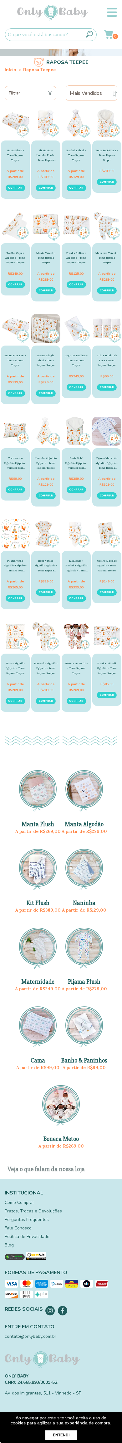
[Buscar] (89, 34)
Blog (9, 1245)
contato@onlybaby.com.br (30, 1336)
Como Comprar (19, 1202)
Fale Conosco (18, 1228)
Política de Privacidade (27, 1237)
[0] (108, 36)
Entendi (61, 1435)
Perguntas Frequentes (27, 1220)
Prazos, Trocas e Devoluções (33, 1211)
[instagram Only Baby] (50, 1310)
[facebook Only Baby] (62, 1310)
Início (10, 70)
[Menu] (112, 12)
